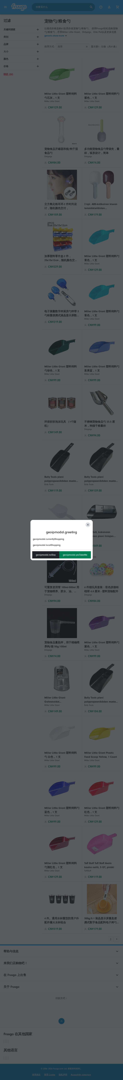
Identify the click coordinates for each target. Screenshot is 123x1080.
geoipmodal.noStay (46, 554)
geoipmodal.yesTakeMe (75, 554)
